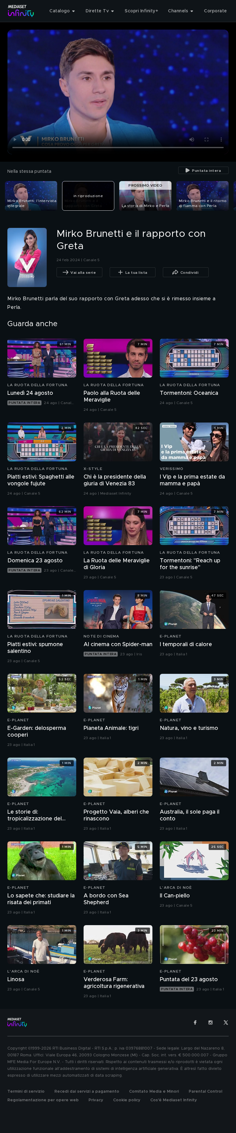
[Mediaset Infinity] (21, 11)
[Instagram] (210, 1022)
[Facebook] (195, 1022)
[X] (226, 1022)
